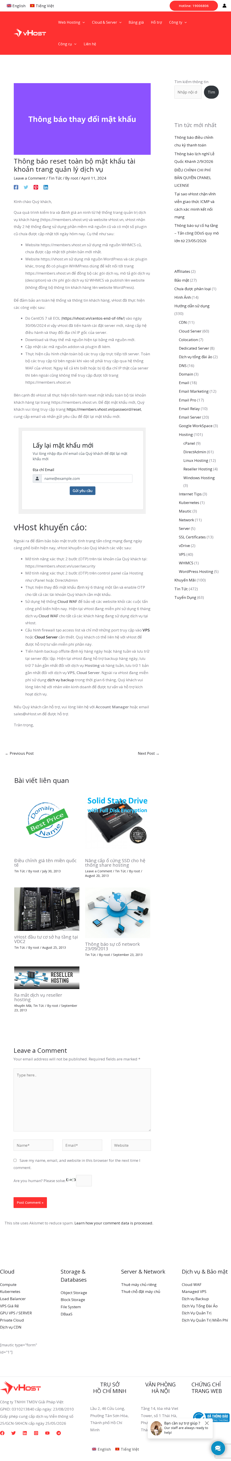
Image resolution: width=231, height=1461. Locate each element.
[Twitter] (26, 186)
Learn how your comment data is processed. (113, 1223)
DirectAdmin (194, 451)
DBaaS (66, 1314)
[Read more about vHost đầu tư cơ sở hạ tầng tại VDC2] (46, 908)
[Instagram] (36, 1433)
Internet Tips (190, 494)
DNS (183, 365)
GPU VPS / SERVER (16, 1312)
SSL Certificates (192, 537)
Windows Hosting (199, 477)
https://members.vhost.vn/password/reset (104, 409)
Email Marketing (194, 391)
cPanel (189, 443)
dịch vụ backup (60, 679)
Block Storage (73, 1299)
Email (184, 382)
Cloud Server (46, 637)
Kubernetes (189, 502)
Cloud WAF (67, 601)
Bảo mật (181, 280)
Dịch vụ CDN (10, 1327)
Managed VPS (194, 1291)
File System (71, 1306)
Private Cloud (12, 1320)
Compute (8, 1284)
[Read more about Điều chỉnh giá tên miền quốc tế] (46, 821)
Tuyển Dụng (185, 597)
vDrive (184, 545)
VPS (146, 630)
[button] (194, 6)
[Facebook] (16, 186)
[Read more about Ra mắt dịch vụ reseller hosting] (46, 977)
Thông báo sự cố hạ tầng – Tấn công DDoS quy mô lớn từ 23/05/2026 (196, 233)
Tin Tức (55, 178)
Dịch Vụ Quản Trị (196, 1312)
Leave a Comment (29, 178)
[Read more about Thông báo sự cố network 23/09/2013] (117, 912)
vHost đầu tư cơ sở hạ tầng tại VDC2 (46, 939)
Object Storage (74, 1292)
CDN (183, 322)
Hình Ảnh (182, 297)
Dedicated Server (194, 348)
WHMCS (186, 562)
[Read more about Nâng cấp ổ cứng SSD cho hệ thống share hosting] (117, 821)
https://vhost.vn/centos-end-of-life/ (93, 318)
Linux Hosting (195, 460)
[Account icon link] (224, 6)
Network (186, 519)
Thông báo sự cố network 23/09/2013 (112, 946)
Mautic (185, 511)
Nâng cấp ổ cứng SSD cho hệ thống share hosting (115, 862)
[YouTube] (47, 1433)
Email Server (190, 417)
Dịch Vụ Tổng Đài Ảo (200, 1305)
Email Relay (189, 408)
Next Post (148, 753)
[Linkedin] (46, 186)
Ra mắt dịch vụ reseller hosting (38, 997)
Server (184, 528)
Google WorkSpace (196, 425)
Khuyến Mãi (22, 1005)
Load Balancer (13, 1298)
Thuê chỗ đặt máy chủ (140, 1291)
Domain (186, 374)
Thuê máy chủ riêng (139, 1284)
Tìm (211, 92)
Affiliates (182, 271)
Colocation (188, 339)
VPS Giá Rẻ (9, 1305)
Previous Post (19, 753)
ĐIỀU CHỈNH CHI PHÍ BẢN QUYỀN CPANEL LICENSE (192, 177)
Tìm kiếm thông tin (191, 81)
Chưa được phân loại (192, 288)
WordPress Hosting (196, 571)
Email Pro (187, 400)
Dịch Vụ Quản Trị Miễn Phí (205, 1320)
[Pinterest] (36, 186)
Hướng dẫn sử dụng (192, 305)
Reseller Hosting (197, 469)
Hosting (186, 434)
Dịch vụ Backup (195, 1298)
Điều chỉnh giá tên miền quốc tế (45, 862)
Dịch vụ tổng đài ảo (195, 356)
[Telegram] (58, 1433)
